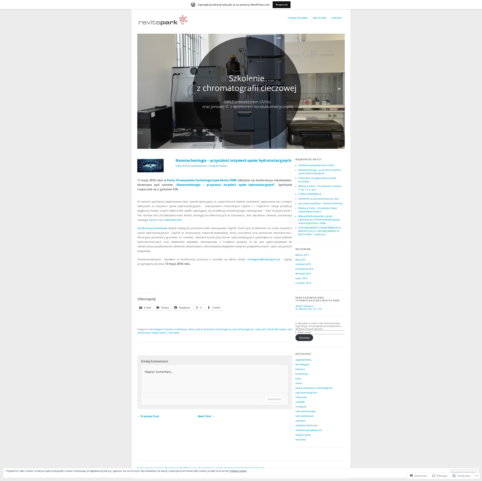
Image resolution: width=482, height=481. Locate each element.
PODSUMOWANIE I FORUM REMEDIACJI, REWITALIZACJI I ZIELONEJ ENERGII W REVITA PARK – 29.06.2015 (319, 231)
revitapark (300, 406)
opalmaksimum (199, 166)
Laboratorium (173, 220)
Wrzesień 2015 (303, 273)
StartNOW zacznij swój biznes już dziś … (320, 198)
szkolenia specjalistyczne (308, 430)
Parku (152, 220)
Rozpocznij (282, 4)
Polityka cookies (238, 471)
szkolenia (300, 420)
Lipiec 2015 (301, 278)
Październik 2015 (304, 268)
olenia (191, 329)
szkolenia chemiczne (306, 425)
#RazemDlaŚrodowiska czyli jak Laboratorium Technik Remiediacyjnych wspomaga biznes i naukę (319, 219)
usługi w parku (158, 332)
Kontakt (337, 18)
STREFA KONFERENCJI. (310, 194)
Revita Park (319, 18)
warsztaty (300, 439)
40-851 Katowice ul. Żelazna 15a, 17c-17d (308, 307)
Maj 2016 (300, 259)
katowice (169, 329)
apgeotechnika (303, 359)
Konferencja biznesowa (152, 228)
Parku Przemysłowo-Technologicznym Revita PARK (202, 180)
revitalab (300, 401)
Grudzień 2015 (303, 264)
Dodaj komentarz (218, 166)
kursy (298, 378)
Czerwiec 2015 (303, 283)
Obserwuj (304, 337)
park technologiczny (243, 329)
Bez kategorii (156, 329)
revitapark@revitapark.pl (263, 259)
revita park (260, 329)
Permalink (174, 332)
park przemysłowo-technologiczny (213, 329)
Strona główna (298, 18)
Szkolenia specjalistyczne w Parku (316, 165)
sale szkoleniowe (304, 416)
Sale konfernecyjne (276, 329)
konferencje (181, 329)
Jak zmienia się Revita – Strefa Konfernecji (320, 203)
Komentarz (274, 399)
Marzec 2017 (302, 255)
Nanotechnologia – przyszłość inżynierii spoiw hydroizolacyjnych (225, 185)
